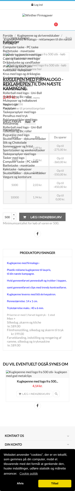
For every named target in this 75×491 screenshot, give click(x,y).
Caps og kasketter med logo (21, 58)
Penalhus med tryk (15, 89)
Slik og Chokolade (15, 142)
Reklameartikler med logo (20, 120)
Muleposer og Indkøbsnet (20, 100)
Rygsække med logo (16, 135)
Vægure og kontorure (17, 177)
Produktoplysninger (37, 253)
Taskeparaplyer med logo (19, 112)
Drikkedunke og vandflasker (21, 62)
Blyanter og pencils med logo (22, 55)
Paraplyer (9, 108)
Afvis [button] (20, 483)
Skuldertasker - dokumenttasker (24, 139)
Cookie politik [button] (29, 473)
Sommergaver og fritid (18, 146)
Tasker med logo (13, 158)
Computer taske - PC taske (20, 47)
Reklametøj (10, 123)
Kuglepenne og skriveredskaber (24, 78)
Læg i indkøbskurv (46, 217)
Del (37, 233)
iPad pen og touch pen (17, 66)
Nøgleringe (10, 104)
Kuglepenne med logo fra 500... (37, 381)
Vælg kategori (20, 38)
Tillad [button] (54, 483)
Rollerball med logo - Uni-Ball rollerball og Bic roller (22, 95)
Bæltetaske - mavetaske (19, 51)
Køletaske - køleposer (17, 70)
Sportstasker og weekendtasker (24, 150)
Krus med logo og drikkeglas (21, 74)
